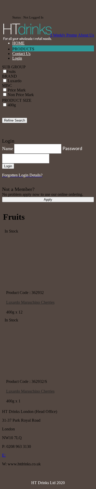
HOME (18, 43)
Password (72, 148)
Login (17, 58)
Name (7, 148)
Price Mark (17, 90)
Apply (48, 199)
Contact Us (21, 53)
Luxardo (15, 81)
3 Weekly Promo (63, 35)
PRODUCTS (23, 49)
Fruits (11, 71)
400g (12, 105)
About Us (86, 35)
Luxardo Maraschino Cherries (30, 302)
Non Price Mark (21, 95)
